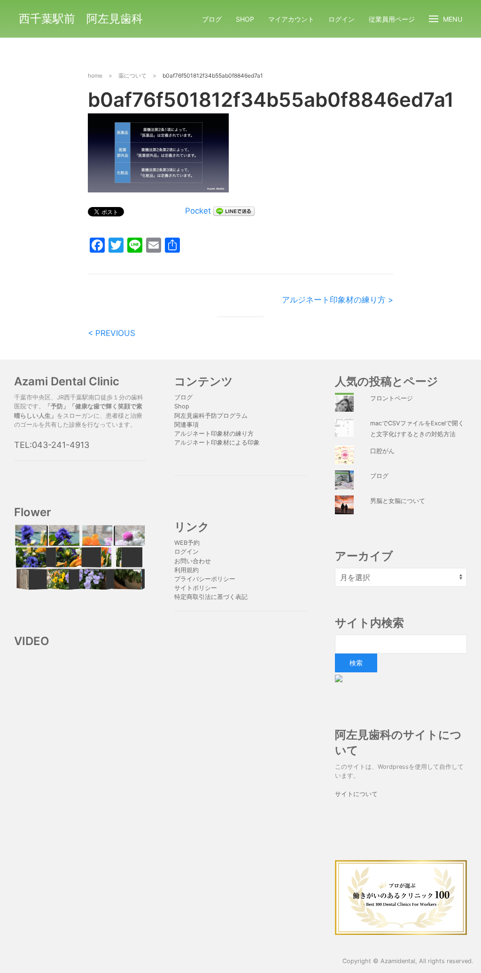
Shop (245, 19)
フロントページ (391, 398)
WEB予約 (187, 542)
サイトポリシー (195, 587)
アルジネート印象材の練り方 (214, 433)
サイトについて (356, 794)
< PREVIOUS (111, 333)
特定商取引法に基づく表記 (211, 596)
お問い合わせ (192, 561)
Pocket (198, 210)
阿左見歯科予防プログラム (211, 415)
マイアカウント (291, 19)
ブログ (212, 19)
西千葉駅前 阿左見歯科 (81, 18)
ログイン (341, 19)
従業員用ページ (392, 19)
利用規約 (186, 570)
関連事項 (186, 424)
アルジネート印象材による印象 (217, 442)
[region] (80, 557)
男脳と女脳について (397, 500)
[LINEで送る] (234, 210)
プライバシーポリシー (205, 578)
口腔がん (382, 451)
